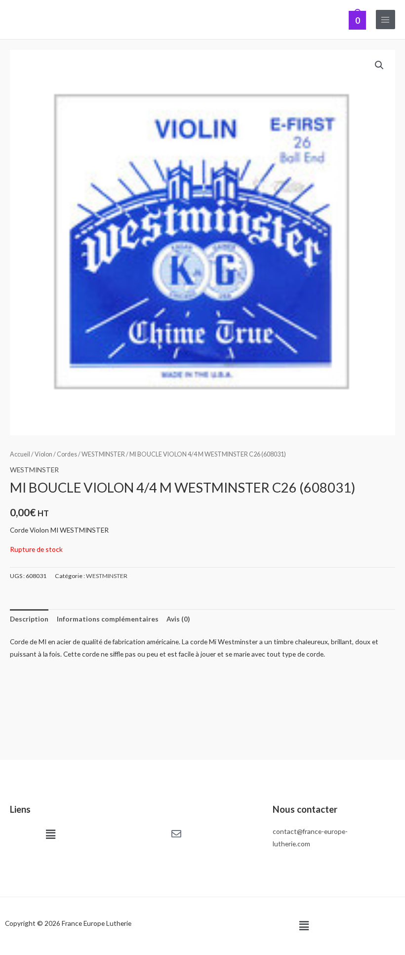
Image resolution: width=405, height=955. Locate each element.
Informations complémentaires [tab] (108, 619)
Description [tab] (29, 619)
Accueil (20, 454)
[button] (379, 65)
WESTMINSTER (103, 454)
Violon (43, 454)
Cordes (67, 454)
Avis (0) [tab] (178, 619)
